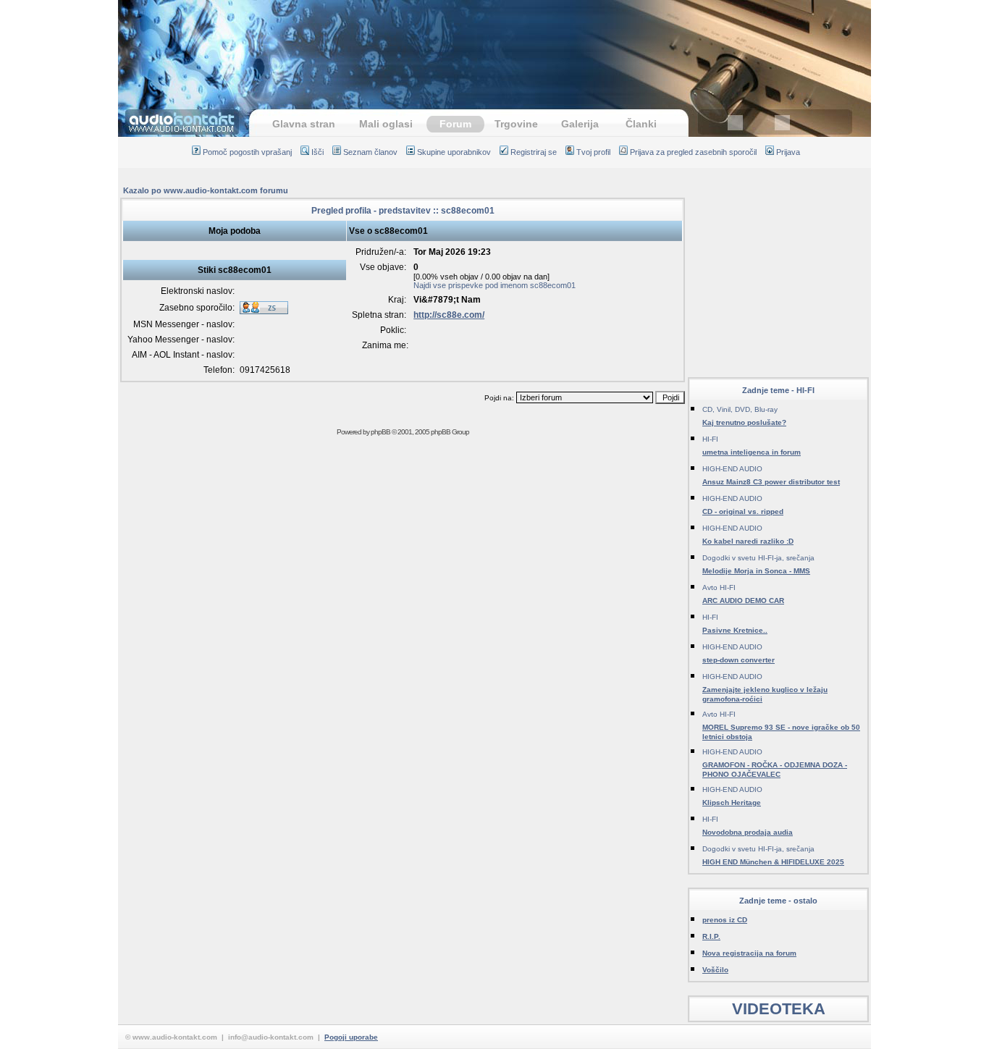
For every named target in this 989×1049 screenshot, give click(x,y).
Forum (455, 124)
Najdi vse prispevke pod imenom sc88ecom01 (494, 285)
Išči (317, 152)
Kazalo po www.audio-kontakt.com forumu (205, 190)
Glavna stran (303, 124)
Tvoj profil (593, 152)
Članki (641, 124)
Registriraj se (533, 152)
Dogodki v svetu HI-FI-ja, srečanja (758, 558)
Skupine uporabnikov (454, 152)
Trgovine (516, 124)
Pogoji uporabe (351, 1037)
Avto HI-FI (719, 587)
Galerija (580, 124)
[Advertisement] (494, 47)
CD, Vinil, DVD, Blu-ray (740, 409)
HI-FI (710, 439)
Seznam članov (370, 152)
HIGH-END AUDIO (732, 469)
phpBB (380, 432)
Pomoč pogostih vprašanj (247, 152)
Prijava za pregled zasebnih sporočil (693, 152)
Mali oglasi (386, 124)
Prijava (788, 152)
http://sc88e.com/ (448, 315)
